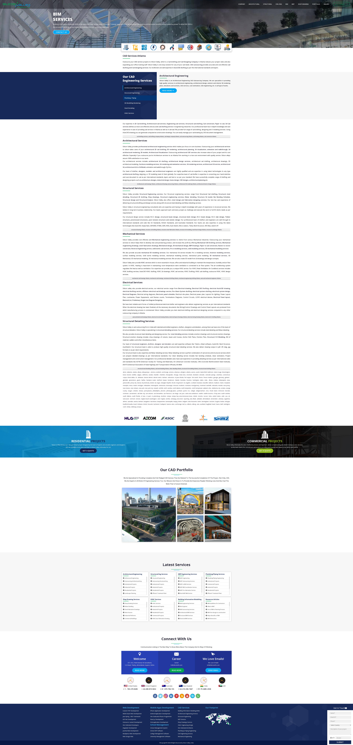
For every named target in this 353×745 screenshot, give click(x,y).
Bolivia (222, 401)
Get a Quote (88, 451)
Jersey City (133, 383)
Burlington (227, 404)
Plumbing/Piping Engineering (216, 578)
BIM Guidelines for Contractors (216, 603)
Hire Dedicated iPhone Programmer (161, 716)
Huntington (196, 380)
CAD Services (130, 55)
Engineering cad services (176, 124)
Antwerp (221, 399)
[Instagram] (165, 696)
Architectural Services (135, 140)
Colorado (201, 375)
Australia (130, 401)
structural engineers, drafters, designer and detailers (151, 344)
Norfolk (161, 388)
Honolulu (183, 380)
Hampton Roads (151, 380)
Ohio (209, 388)
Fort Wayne (187, 377)
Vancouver (126, 399)
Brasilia (131, 404)
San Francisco (168, 393)
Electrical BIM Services (186, 618)
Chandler (156, 375)
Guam (138, 380)
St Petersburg (156, 396)
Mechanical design (165, 246)
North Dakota (177, 388)
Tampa (169, 396)
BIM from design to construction (216, 612)
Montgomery (195, 385)
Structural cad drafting (194, 124)
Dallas (133, 377)
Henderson (171, 380)
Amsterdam (214, 399)
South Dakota (127, 396)
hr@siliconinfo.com (176, 665)
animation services (179, 164)
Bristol (145, 404)
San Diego (175, 393)
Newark (156, 388)
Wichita (168, 399)
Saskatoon (195, 393)
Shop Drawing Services (131, 603)
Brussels (150, 404)
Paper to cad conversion (208, 246)
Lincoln (174, 383)
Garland (227, 377)
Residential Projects (130, 590)
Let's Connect (340, 4)
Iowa (228, 380)
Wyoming (186, 399)
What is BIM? (211, 606)
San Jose (181, 393)
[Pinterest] (176, 696)
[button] (26, 24)
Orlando (135, 391)
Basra (218, 404)
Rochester (126, 393)
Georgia (215, 377)
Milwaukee (147, 385)
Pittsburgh (169, 391)
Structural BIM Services (186, 615)
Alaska (135, 372)
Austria (136, 401)
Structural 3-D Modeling (216, 337)
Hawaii (165, 380)
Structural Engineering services (151, 194)
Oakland (205, 388)
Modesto (181, 385)
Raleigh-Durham (200, 391)
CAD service (138, 62)
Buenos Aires (170, 404)
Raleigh (193, 391)
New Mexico (126, 388)
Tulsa (210, 396)
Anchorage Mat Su (180, 404)
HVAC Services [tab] (129, 113)
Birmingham (205, 401)
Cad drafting (172, 62)
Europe (139, 407)
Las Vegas (157, 383)
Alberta (189, 404)
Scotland (193, 383)
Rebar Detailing (129, 606)
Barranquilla (169, 401)
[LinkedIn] (171, 696)
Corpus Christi (127, 377)
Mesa (130, 385)
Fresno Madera (208, 377)
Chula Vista (182, 375)
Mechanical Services (134, 233)
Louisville (205, 383)
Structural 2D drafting (138, 197)
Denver (146, 377)
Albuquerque (146, 372)
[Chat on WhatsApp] (197, 696)
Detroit (151, 377)
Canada (150, 375)
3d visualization (200, 149)
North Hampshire (186, 388)
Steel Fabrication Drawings (132, 609)
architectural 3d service (211, 164)
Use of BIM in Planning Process (216, 609)
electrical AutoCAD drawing (220, 288)
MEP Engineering (184, 578)
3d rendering (164, 164)
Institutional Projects (131, 584)
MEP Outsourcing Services (187, 581)
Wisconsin (180, 399)
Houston (189, 380)
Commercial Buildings (131, 618)
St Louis (143, 396)
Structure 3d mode (205, 197)
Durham (164, 377)
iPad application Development (159, 722)
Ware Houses (128, 612)
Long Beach (179, 383)
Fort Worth (195, 377)
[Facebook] (155, 696)
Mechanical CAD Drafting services (209, 243)
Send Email (213, 670)
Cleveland (195, 375)
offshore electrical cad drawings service (156, 291)
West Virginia (161, 399)
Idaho (201, 380)
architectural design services (179, 161)
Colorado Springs (210, 375)
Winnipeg (173, 399)
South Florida (136, 396)
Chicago (176, 375)
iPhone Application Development (160, 711)
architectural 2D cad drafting (155, 149)
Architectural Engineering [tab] (133, 88)
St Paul (148, 396)
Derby (128, 407)
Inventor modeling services (219, 253)
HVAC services (146, 263)
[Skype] (192, 696)
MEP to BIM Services (185, 584)
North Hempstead (197, 388)
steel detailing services (179, 334)
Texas (190, 396)
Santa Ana (188, 393)
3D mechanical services (218, 256)
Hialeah (177, 380)
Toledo (195, 396)
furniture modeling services (149, 164)
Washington (153, 399)
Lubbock (211, 383)
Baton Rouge (217, 372)
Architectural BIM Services (187, 612)
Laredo (152, 383)
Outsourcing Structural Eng (160, 581)
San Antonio (149, 393)
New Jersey (226, 385)
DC (136, 377)
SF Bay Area (217, 393)
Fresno (201, 377)
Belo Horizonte (192, 401)
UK (229, 396)
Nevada (220, 385)
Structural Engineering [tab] (132, 93)
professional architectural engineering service (155, 147)
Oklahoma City (216, 388)
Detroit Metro (157, 377)
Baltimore (210, 372)
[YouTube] (187, 696)
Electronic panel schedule (165, 294)
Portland (179, 391)
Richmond (221, 391)
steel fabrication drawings (148, 246)
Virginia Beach (145, 399)
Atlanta (188, 372)
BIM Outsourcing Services (187, 609)
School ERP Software (156, 731)
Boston (129, 375)
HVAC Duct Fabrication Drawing (161, 618)
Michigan (140, 385)
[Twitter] (160, 696)
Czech (124, 407)
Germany (221, 377)
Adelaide (199, 399)
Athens (125, 401)
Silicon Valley (186, 743)
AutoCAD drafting (180, 68)
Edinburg (133, 407)
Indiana (216, 380)
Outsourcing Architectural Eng (133, 581)
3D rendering (172, 149)
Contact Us (61, 32)
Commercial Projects (213, 584)
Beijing (175, 401)
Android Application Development (160, 714)
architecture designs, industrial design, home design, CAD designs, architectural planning (173, 180)
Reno (207, 391)
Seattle (201, 393)
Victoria (138, 399)
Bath (221, 404)
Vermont (132, 399)
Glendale (125, 380)
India (206, 380)
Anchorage (165, 372)
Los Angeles (187, 383)
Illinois (211, 380)
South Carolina (225, 393)
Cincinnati (189, 375)
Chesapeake (169, 375)
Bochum (212, 401)
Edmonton (171, 377)
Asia (198, 404)
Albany (139, 372)
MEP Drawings (194, 246)
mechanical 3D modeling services (153, 253)
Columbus (219, 375)
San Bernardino (158, 393)
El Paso (177, 377)
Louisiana (199, 383)
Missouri (175, 385)
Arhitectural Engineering (131, 578)
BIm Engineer (183, 606)
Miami (135, 385)
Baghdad (208, 404)
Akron (124, 372)
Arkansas (177, 372)
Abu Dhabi (193, 399)
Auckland (202, 404)
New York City (149, 388)
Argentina (227, 399)
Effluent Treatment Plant (159, 593)
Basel (213, 404)
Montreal (202, 385)
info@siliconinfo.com (213, 665)
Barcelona (153, 401)
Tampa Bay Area (177, 396)
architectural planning (186, 149)
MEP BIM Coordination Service (188, 587)
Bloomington (226, 372)
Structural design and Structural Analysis (138, 200)
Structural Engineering (158, 578)
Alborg (194, 404)
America (153, 372)
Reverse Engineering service (141, 249)
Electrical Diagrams (129, 294)
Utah (223, 396)
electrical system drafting (202, 291)
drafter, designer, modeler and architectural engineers (152, 171)
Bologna (227, 401)
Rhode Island (213, 391)
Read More (167, 90)
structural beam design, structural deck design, (178, 217)
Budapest (163, 404)
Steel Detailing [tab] (129, 108)
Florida (182, 377)
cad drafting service (166, 127)
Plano (174, 391)
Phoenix (163, 391)
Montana (188, 385)
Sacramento (133, 393)
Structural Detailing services (138, 321)
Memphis (125, 385)
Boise (124, 375)
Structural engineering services (172, 197)
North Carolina (168, 388)
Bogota (217, 401)
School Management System (158, 728)
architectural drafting (131, 174)
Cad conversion (208, 124)
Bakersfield (203, 372)
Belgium (185, 401)
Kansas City (140, 383)
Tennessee (185, 396)
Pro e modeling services (178, 249)
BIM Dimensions (212, 618)
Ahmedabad (206, 399)
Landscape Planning (130, 593)
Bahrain (140, 401)
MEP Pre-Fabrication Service (188, 590)
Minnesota (162, 385)
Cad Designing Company (189, 62)
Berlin (199, 401)
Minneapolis (154, 385)
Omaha (223, 388)
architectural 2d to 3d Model (135, 167)
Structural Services (133, 188)
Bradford (125, 404)
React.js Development (156, 719)
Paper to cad (219, 124)
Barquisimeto (161, 401)
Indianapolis (222, 380)
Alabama (129, 372)
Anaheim (158, 372)
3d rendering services (194, 164)
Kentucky (146, 383)
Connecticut (226, 375)
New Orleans (134, 388)
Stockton (163, 396)
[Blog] (181, 696)
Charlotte (162, 375)
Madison (216, 383)
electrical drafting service (132, 291)
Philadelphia (156, 391)
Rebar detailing (190, 197)
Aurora (193, 372)
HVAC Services (156, 603)
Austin (198, 372)
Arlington (183, 372)
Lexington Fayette (166, 383)
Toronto (200, 396)
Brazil (135, 404)
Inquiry (326, 4)
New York (141, 388)
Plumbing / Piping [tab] (130, 98)
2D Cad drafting (140, 124)
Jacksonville (126, 383)
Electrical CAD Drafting (200, 288)
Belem (180, 401)
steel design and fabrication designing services (189, 200)
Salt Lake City (141, 393)
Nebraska (214, 385)
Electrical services (132, 282)
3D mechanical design (180, 246)
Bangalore (147, 401)
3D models (144, 152)
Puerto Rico (186, 391)
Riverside (227, 391)
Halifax (143, 380)
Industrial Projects (130, 587)
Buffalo (134, 375)
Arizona (171, 372)
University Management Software (160, 736)
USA (226, 396)
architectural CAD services (187, 152)
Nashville (208, 385)
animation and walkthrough (217, 149)
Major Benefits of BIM (214, 615)
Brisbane (140, 404)
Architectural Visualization (158, 152)
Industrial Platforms (130, 615)
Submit (340, 742)
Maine (222, 383)
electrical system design (221, 291)
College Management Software (159, 733)
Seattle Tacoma (208, 393)
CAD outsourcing (196, 65)
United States (217, 396)
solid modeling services (196, 249)
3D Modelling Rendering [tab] (132, 103)
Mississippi (169, 385)
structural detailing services (167, 330)
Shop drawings (153, 197)
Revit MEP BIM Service (186, 593)
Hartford (159, 380)
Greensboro (132, 380)
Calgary (139, 375)
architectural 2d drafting (158, 161)
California (145, 375)
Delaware (140, 377)
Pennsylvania (148, 391)
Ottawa (141, 391)
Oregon (130, 391)
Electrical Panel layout (221, 297)
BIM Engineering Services (187, 603)
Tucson (206, 396)
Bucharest (156, 404)
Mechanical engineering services (164, 240)
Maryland (227, 383)
